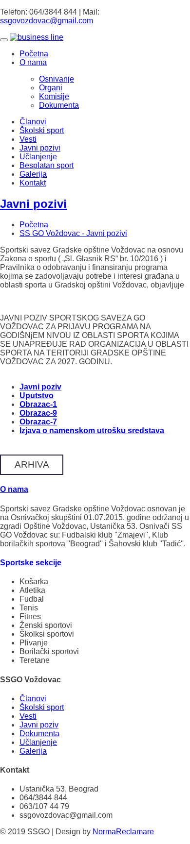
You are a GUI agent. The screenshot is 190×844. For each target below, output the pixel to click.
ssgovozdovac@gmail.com (46, 21)
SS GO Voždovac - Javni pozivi (73, 233)
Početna (33, 54)
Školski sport (41, 130)
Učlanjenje (38, 156)
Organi (50, 88)
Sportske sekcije (30, 562)
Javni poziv (38, 725)
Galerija (33, 174)
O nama (33, 62)
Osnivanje (56, 79)
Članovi (32, 122)
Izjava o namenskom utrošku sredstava (91, 430)
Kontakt (32, 183)
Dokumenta (59, 105)
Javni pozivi (39, 148)
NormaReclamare (123, 831)
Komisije (54, 96)
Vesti (28, 139)
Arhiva (32, 464)
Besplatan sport (46, 165)
